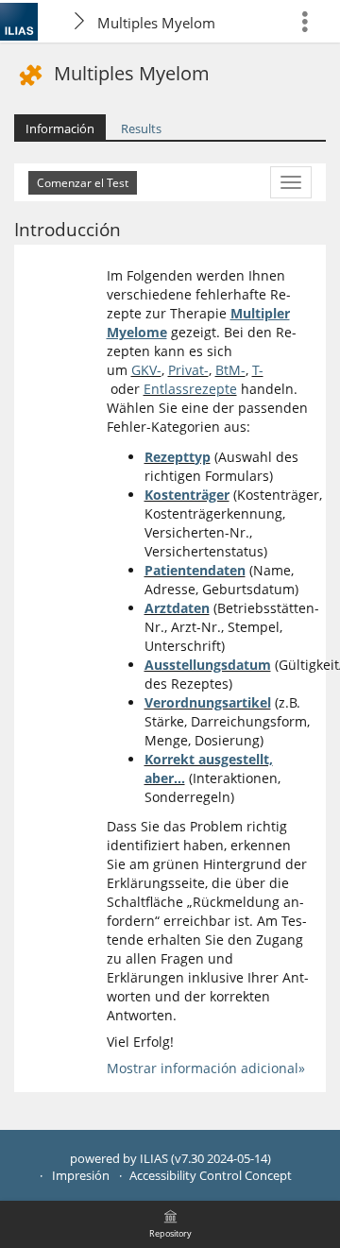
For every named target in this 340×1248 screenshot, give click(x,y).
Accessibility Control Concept (210, 1176)
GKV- (146, 370)
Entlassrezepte (190, 389)
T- (258, 370)
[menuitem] (312, 21)
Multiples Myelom (156, 22)
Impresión (81, 1176)
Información (60, 128)
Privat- (188, 370)
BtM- (230, 370)
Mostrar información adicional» (206, 1068)
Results (141, 128)
